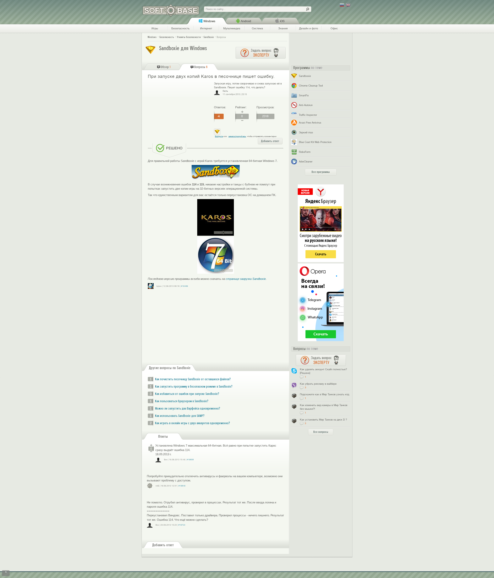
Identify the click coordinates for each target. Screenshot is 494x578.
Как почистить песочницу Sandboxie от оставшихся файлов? (193, 379)
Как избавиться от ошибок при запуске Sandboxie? (187, 394)
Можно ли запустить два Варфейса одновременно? (187, 408)
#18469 (184, 286)
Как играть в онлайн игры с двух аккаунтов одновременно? (192, 423)
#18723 (181, 525)
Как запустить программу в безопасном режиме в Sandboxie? (194, 386)
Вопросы (221, 37)
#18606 (190, 460)
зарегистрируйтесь (237, 136)
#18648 (181, 486)
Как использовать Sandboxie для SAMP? (180, 416)
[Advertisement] (179, 109)
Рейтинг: (241, 107)
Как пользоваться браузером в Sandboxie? (181, 401)
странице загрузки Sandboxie (246, 278)
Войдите (219, 136)
